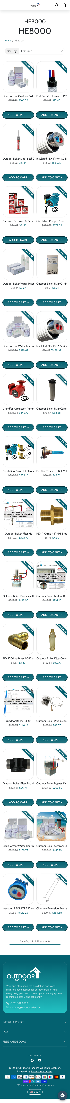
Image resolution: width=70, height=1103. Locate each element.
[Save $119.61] (51, 215)
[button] (9, 5)
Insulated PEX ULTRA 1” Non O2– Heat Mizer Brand (18, 908)
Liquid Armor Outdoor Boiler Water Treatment (18, 96)
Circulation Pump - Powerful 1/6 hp (51, 221)
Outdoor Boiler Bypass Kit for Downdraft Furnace (51, 783)
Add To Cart (17, 115)
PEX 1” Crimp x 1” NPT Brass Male (51, 533)
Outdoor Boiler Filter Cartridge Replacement (51, 408)
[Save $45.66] (18, 90)
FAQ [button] (5, 1031)
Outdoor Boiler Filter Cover (52, 658)
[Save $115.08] (51, 777)
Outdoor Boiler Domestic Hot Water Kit (18, 596)
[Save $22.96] (51, 403)
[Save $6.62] (51, 90)
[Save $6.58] (18, 153)
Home (7, 40)
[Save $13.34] (18, 215)
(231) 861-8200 (19, 1003)
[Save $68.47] (18, 840)
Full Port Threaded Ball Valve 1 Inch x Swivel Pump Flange (51, 471)
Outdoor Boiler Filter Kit (18, 533)
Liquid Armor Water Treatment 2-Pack (18, 846)
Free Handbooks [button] (14, 1041)
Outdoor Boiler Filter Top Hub (18, 783)
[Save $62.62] (18, 715)
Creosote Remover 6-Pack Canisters (18, 221)
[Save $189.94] (51, 840)
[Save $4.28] (51, 340)
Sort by (12, 51)
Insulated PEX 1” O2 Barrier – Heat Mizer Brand (51, 346)
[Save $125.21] (51, 590)
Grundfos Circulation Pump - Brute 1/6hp (18, 408)
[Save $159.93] (18, 465)
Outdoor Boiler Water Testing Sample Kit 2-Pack (18, 283)
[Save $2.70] (51, 278)
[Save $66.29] (51, 902)
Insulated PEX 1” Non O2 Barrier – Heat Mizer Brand (51, 158)
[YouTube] (39, 1060)
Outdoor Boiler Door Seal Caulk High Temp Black (18, 158)
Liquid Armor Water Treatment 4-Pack (18, 346)
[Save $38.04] (51, 715)
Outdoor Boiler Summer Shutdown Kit (51, 846)
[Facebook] (32, 1060)
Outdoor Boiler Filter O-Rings (51, 283)
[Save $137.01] (18, 340)
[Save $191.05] (18, 403)
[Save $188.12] (18, 590)
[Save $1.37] (18, 652)
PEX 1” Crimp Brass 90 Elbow (18, 658)
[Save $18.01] (51, 465)
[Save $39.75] (51, 652)
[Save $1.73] (51, 528)
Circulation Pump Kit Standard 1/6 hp (18, 471)
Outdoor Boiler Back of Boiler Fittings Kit (51, 596)
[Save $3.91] (51, 153)
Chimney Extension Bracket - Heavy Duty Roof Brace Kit (51, 908)
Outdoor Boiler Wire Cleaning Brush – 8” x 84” (51, 721)
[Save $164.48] (18, 528)
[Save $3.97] (18, 278)
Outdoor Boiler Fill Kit (18, 721)
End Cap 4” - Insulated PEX (51, 96)
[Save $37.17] (18, 777)
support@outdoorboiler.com (25, 1007)
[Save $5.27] (18, 902)
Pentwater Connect (41, 1071)
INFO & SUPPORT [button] (13, 1022)
